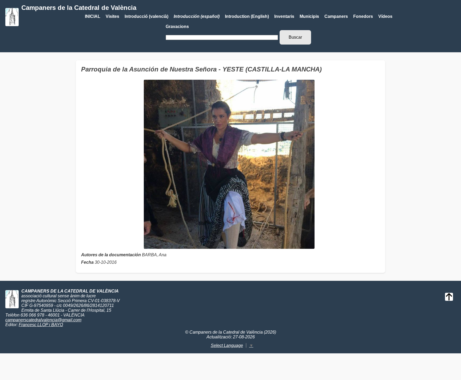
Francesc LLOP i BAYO (41, 324)
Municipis (309, 16)
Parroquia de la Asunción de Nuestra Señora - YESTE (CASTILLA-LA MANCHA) (201, 69)
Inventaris (284, 16)
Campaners (336, 16)
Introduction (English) (247, 16)
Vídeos (385, 16)
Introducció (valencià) (146, 16)
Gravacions (177, 26)
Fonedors (363, 16)
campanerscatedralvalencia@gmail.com (43, 320)
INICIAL (92, 16)
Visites (112, 16)
